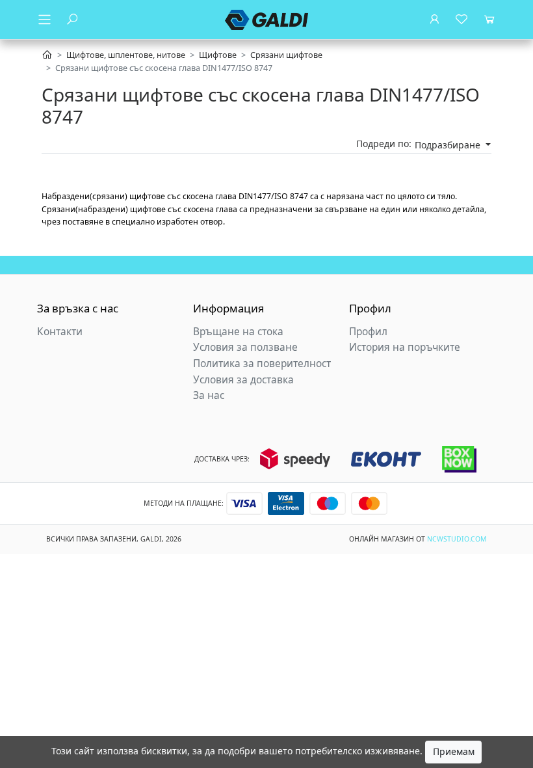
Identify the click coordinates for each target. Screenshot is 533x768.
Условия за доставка (243, 380)
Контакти (60, 331)
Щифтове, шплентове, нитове (125, 55)
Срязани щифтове (286, 55)
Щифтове (218, 55)
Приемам (453, 751)
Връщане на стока (238, 331)
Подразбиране (449, 145)
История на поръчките (404, 347)
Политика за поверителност (262, 363)
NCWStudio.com (457, 538)
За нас (208, 395)
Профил (368, 331)
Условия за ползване (245, 347)
